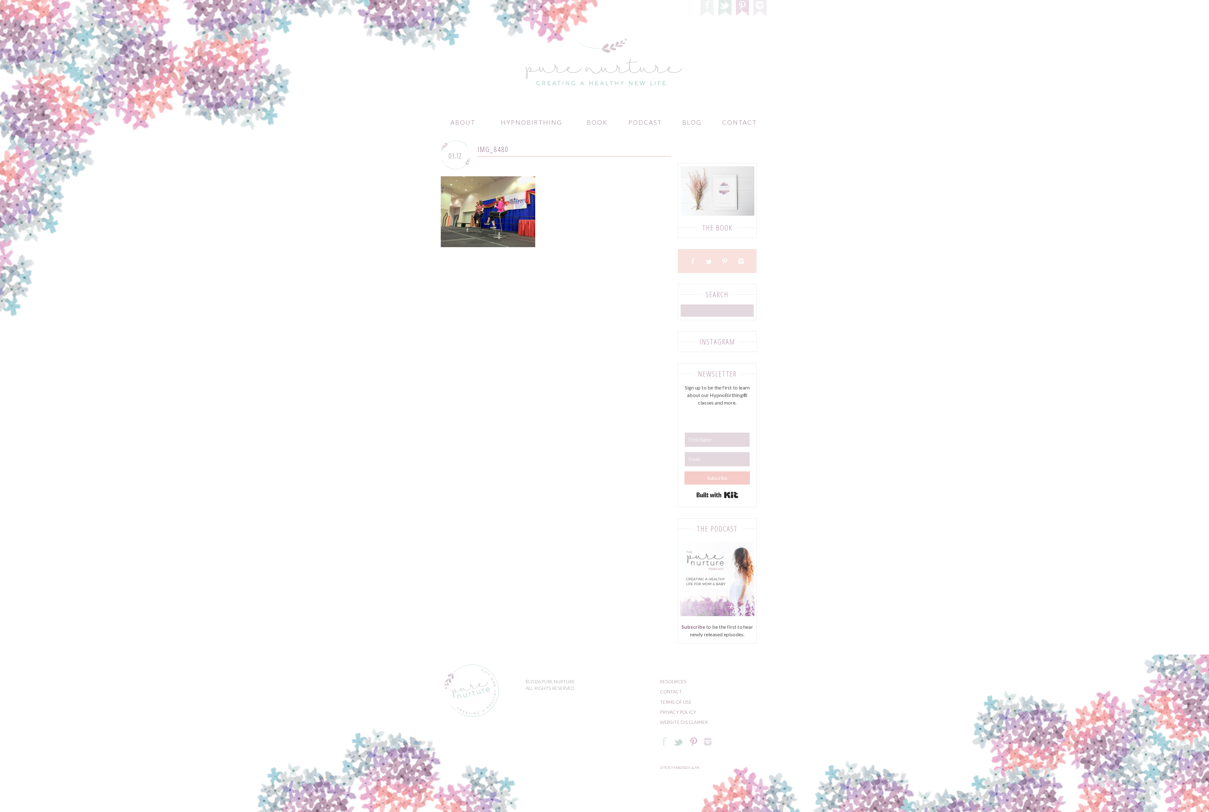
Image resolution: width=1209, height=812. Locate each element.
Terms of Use (675, 702)
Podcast (645, 122)
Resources (673, 681)
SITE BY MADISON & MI (679, 767)
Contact (739, 122)
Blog (692, 122)
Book (597, 122)
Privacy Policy (678, 712)
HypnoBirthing (531, 122)
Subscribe (693, 627)
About (463, 122)
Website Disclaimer (684, 722)
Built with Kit (717, 495)
